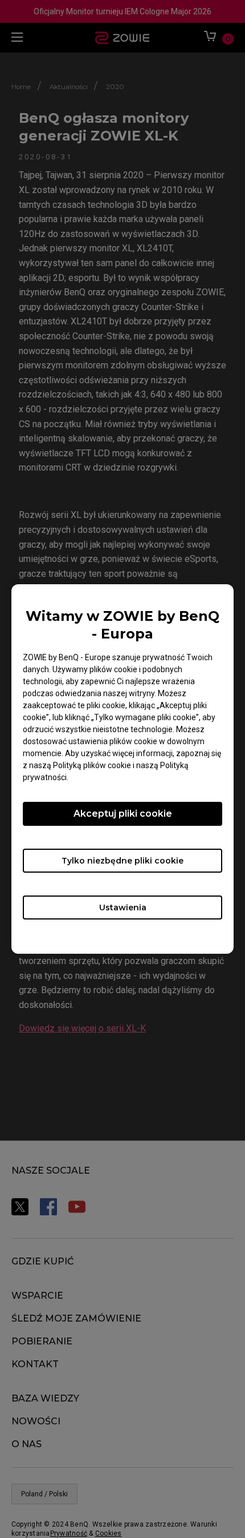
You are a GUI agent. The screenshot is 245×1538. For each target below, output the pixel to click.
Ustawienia (122, 907)
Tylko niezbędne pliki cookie (122, 861)
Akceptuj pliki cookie (123, 813)
